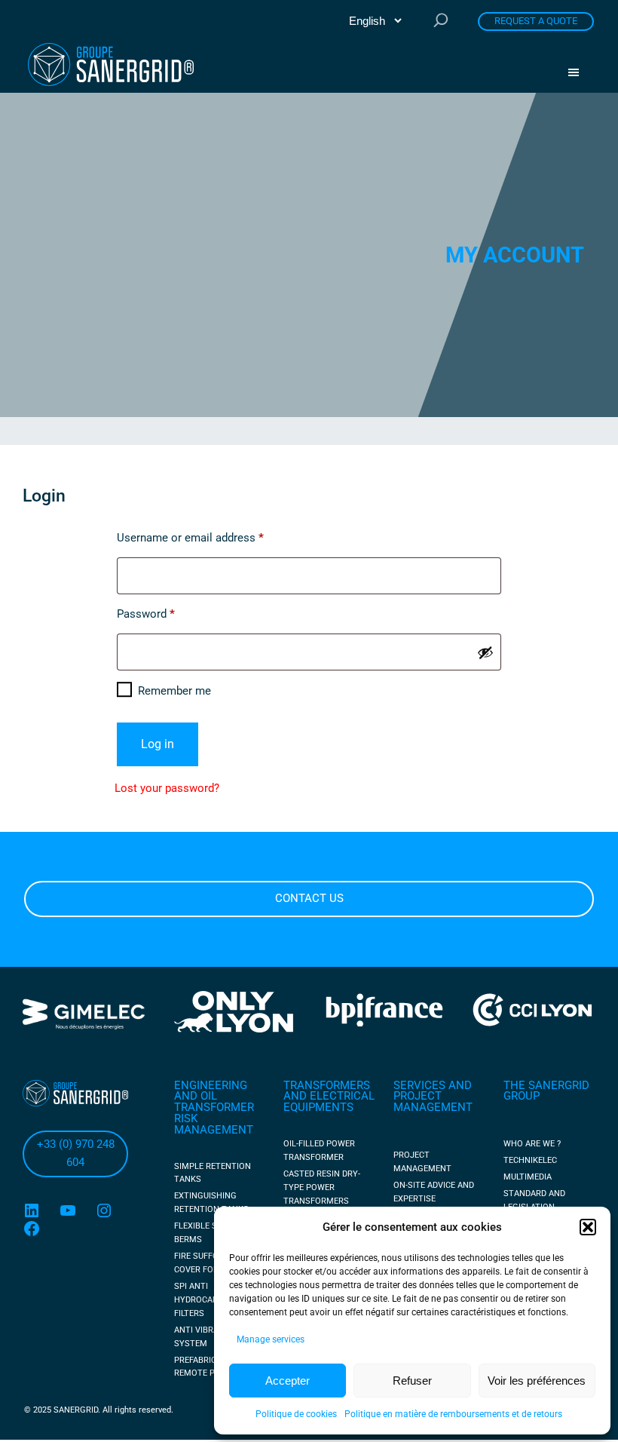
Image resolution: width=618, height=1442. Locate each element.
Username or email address (212, 537)
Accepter (287, 1380)
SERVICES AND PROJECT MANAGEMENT (433, 1096)
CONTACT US (309, 898)
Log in (157, 744)
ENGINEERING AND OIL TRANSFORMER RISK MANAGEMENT (214, 1107)
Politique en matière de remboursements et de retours (453, 1414)
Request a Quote (535, 20)
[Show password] (485, 652)
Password (168, 613)
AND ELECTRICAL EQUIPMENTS (329, 1101)
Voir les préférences (537, 1380)
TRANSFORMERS (326, 1085)
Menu (578, 72)
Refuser (412, 1380)
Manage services (270, 1339)
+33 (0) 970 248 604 (76, 1153)
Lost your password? (167, 788)
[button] (587, 1227)
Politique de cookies (296, 1414)
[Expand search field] (440, 21)
